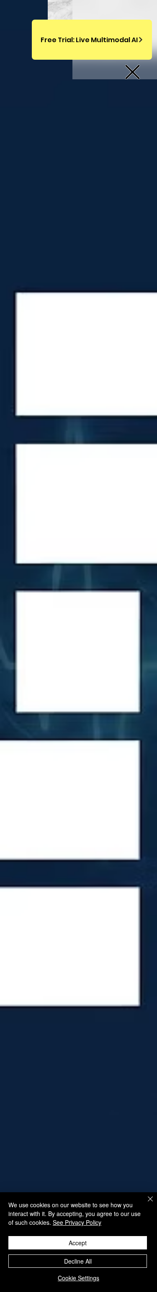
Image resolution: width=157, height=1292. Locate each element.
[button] (132, 72)
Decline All (78, 1261)
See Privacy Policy (77, 1222)
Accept (78, 1243)
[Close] (145, 1204)
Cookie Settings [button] (78, 1278)
